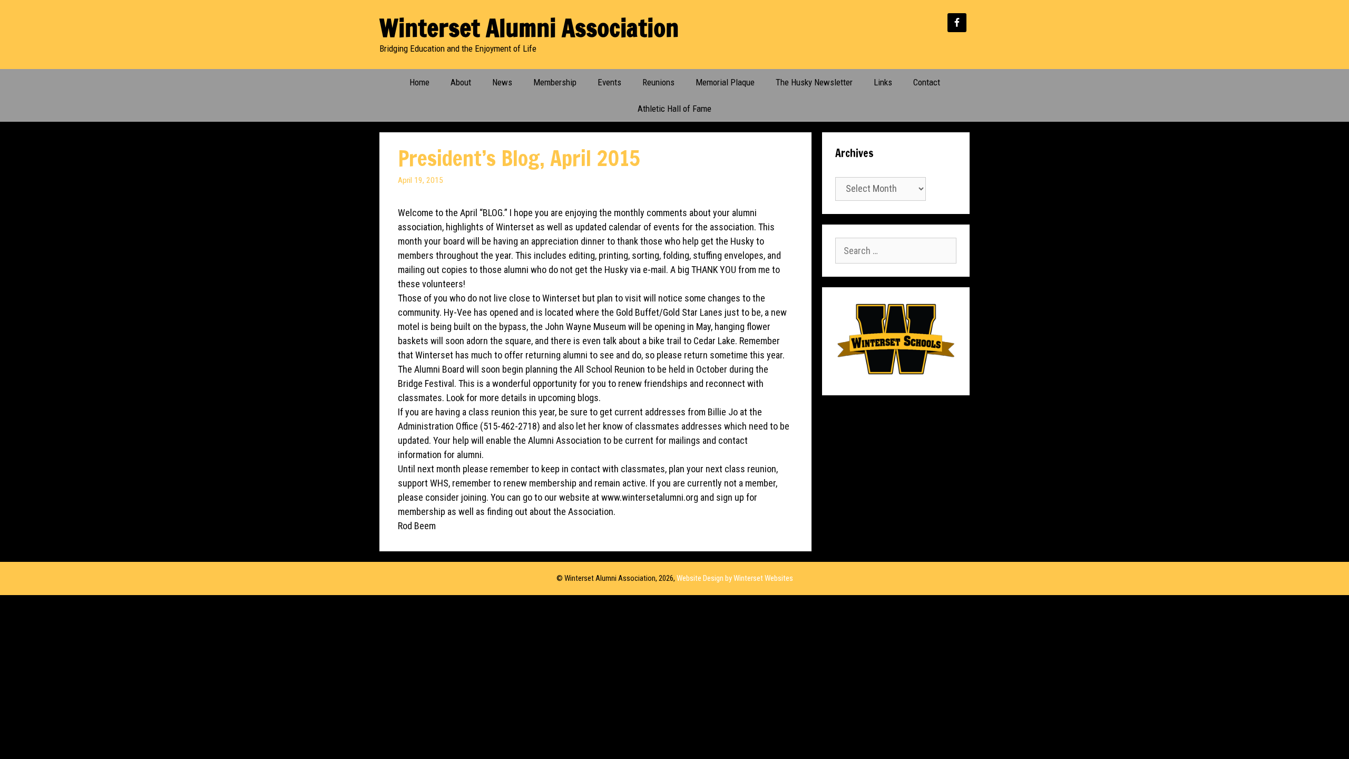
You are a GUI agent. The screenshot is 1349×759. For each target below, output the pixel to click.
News (502, 82)
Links (883, 82)
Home (419, 82)
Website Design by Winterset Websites (735, 578)
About (461, 82)
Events (609, 82)
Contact (926, 82)
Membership (554, 82)
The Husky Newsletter (814, 82)
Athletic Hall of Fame (674, 108)
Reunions (658, 82)
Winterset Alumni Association (529, 28)
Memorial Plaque (725, 82)
